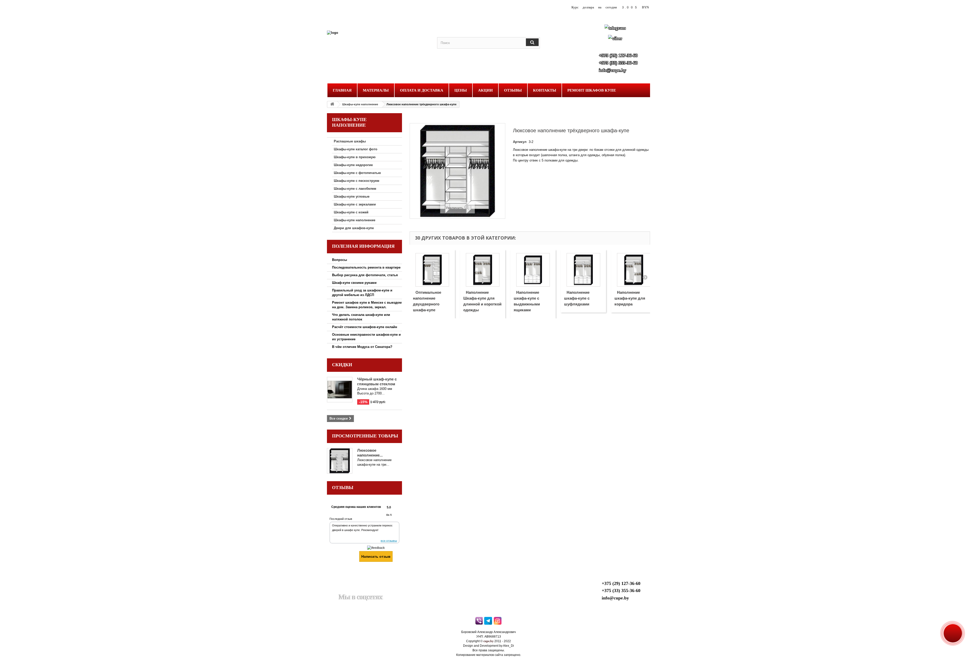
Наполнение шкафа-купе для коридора (629, 298)
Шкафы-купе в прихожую (355, 157)
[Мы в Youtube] (342, 589)
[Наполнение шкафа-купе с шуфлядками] (583, 270)
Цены (460, 90)
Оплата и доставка (421, 90)
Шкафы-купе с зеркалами (355, 204)
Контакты (544, 90)
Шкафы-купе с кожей (351, 212)
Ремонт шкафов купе (591, 90)
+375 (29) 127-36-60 (618, 55)
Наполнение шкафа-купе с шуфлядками (577, 298)
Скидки (342, 364)
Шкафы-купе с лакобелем (355, 188)
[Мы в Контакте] (355, 589)
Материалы (376, 90)
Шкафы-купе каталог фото (355, 149)
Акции (485, 90)
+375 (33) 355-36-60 (618, 62)
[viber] (479, 622)
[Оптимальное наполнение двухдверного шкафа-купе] (432, 270)
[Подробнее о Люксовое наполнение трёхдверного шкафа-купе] (339, 461)
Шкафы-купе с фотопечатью (357, 173)
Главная (342, 90)
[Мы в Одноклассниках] (367, 589)
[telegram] (488, 622)
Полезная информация (363, 246)
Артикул (519, 142)
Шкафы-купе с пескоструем (356, 181)
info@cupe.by (612, 70)
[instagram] (498, 622)
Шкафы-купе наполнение (360, 104)
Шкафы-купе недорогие (353, 165)
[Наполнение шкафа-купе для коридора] (634, 270)
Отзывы (513, 90)
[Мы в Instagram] (379, 589)
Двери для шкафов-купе (354, 228)
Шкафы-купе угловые (351, 196)
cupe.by (488, 641)
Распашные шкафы (350, 141)
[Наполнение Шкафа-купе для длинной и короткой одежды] (482, 270)
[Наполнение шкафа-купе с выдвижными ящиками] (533, 270)
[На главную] (332, 104)
